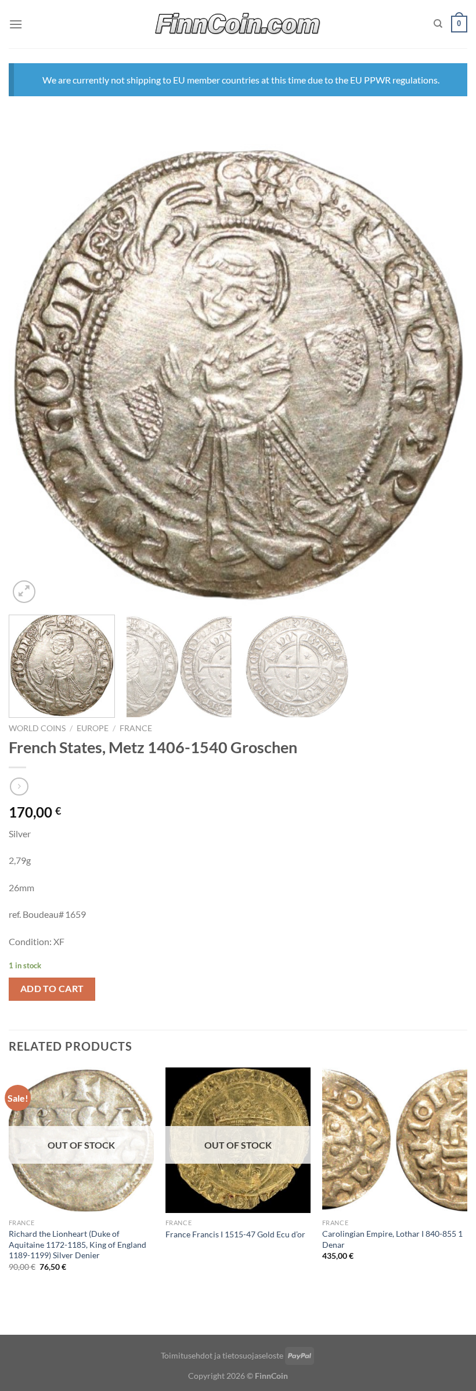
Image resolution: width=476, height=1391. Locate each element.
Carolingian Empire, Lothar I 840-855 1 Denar (392, 1239)
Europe (93, 728)
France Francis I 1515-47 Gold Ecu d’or (235, 1234)
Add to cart (52, 988)
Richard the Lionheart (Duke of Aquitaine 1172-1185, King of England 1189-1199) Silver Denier (77, 1244)
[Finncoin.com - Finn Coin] (238, 24)
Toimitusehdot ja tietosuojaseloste (222, 1355)
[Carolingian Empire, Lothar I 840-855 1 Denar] (394, 1139)
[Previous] (32, 375)
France (136, 728)
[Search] (438, 24)
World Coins (37, 728)
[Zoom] (24, 591)
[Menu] (16, 24)
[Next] (443, 375)
